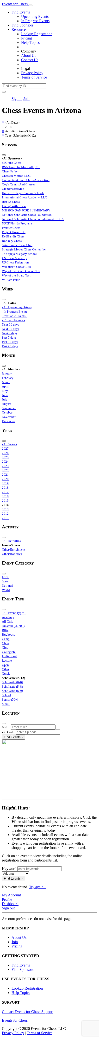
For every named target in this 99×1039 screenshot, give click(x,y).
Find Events (21, 12)
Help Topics (30, 42)
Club (5, 647)
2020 (5, 479)
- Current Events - (13, 320)
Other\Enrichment (13, 549)
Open (5, 665)
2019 (5, 483)
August (6, 404)
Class (5, 643)
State (5, 581)
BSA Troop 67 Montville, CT (21, 167)
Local (5, 577)
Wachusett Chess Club (16, 267)
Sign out (8, 908)
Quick (6, 673)
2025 (5, 457)
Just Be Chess (11, 202)
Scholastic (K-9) (12, 691)
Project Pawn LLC (13, 232)
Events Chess (15, 1020)
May (5, 391)
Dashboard (10, 904)
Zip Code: (8, 732)
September (9, 408)
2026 (5, 453)
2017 (5, 492)
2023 (5, 466)
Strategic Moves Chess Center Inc (24, 249)
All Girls (7, 621)
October (7, 412)
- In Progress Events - (15, 311)
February (7, 378)
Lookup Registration (36, 34)
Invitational (9, 656)
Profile (7, 899)
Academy (8, 617)
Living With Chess (14, 206)
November (8, 417)
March (6, 382)
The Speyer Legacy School (19, 254)
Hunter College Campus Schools (23, 193)
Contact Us (29, 60)
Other (5, 669)
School (6, 695)
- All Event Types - (14, 613)
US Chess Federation (15, 262)
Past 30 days (10, 342)
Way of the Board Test (16, 275)
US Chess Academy (14, 258)
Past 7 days (9, 337)
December (8, 421)
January (7, 373)
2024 (5, 461)
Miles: (6, 727)
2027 (5, 448)
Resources (19, 29)
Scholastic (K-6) (12, 682)
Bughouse (8, 634)
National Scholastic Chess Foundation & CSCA (33, 219)
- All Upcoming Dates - (16, 307)
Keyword (9, 869)
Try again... (37, 887)
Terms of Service (34, 77)
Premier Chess (11, 228)
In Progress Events (35, 21)
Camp (6, 639)
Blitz (5, 630)
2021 (5, 474)
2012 (5, 513)
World (6, 590)
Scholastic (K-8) (12, 686)
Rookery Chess (12, 241)
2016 (5, 496)
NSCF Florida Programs (17, 223)
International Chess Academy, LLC (24, 197)
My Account (11, 895)
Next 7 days (9, 333)
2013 (5, 509)
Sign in (17, 99)
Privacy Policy (32, 73)
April (5, 386)
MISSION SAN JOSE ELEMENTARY (26, 210)
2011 (5, 518)
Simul (6, 704)
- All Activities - (12, 541)
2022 (5, 470)
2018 (5, 487)
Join (26, 99)
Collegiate (9, 652)
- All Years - (9, 444)
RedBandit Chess (13, 236)
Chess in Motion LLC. (16, 176)
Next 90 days (10, 324)
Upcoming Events (35, 16)
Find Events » (13, 737)
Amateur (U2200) (13, 626)
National (7, 585)
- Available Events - (14, 316)
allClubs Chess (11, 162)
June (5, 395)
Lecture (7, 660)
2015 (5, 500)
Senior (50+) (10, 699)
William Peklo (11, 280)
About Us (28, 55)
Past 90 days (10, 346)
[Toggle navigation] (30, 5)
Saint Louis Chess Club (17, 245)
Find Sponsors (22, 25)
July (4, 399)
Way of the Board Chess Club (21, 271)
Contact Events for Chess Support (27, 1012)
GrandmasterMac (13, 189)
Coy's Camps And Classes (18, 184)
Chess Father (10, 171)
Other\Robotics (12, 554)
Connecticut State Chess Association (26, 180)
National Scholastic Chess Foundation (27, 215)
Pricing (26, 38)
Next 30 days (10, 329)
